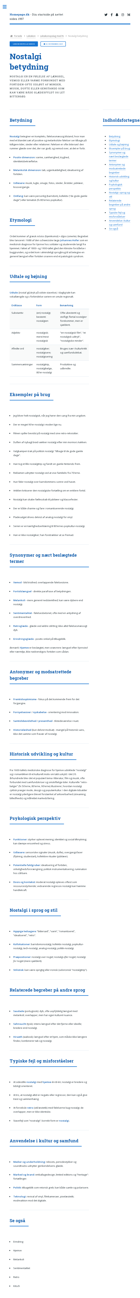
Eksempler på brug (119, 148)
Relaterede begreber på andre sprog (119, 204)
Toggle (6, 7)
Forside (18, 36)
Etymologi (114, 140)
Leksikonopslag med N (52, 36)
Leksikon (31, 36)
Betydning (114, 136)
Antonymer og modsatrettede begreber (117, 168)
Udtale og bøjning (119, 144)
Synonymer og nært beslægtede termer (118, 156)
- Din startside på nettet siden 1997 (36, 17)
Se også (113, 228)
